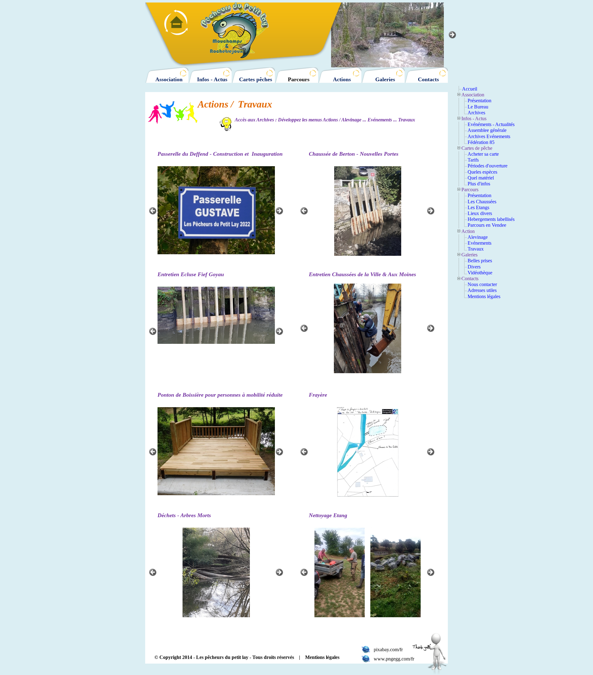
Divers (474, 266)
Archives (476, 112)
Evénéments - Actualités (491, 124)
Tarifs (473, 159)
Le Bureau (478, 106)
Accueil (469, 88)
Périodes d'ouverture (487, 165)
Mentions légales (484, 296)
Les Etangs (478, 207)
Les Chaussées (482, 201)
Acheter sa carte (483, 154)
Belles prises (480, 260)
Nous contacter (482, 284)
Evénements (479, 243)
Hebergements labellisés (491, 219)
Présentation (479, 100)
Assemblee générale (487, 130)
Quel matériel (481, 177)
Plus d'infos (479, 183)
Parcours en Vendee (487, 225)
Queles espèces (482, 172)
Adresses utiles (482, 290)
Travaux (476, 248)
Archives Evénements (489, 136)
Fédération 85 (481, 142)
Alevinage (478, 237)
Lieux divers (480, 213)
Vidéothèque (480, 272)
